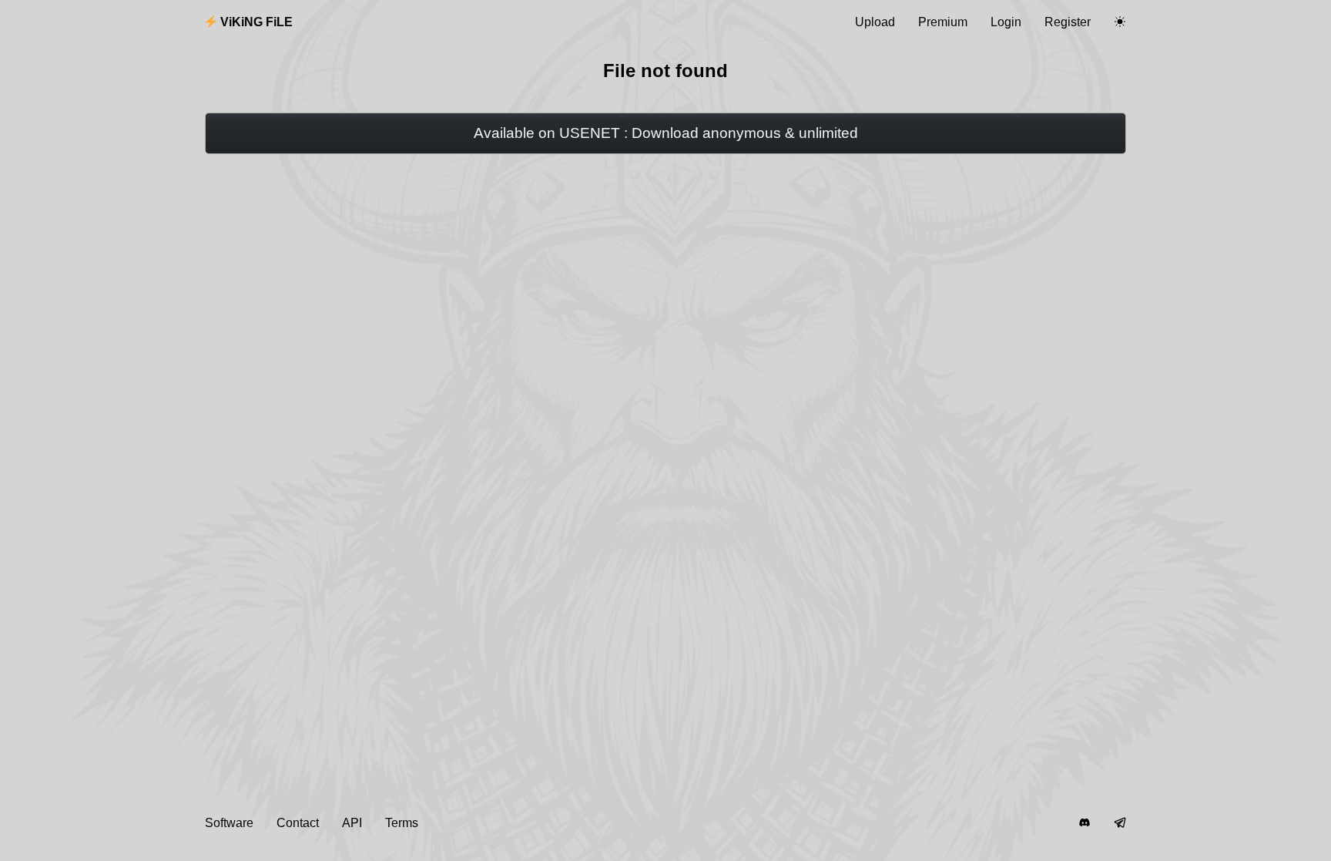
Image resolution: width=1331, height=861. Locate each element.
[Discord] (1084, 823)
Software (229, 822)
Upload (875, 22)
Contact (298, 822)
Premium (942, 22)
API (352, 822)
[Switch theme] (1120, 22)
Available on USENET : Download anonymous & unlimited (666, 133)
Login (1006, 22)
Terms (401, 822)
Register (1067, 22)
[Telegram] (1120, 823)
